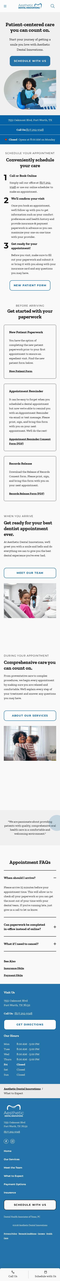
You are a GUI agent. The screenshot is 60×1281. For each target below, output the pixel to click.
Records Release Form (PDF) (26, 493)
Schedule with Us (30, 60)
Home (7, 1151)
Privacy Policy (10, 1233)
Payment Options (15, 1184)
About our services (30, 715)
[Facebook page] (6, 1141)
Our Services (12, 1159)
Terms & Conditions (27, 1233)
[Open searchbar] (52, 6)
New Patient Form (30, 285)
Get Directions (29, 1024)
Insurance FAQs (14, 968)
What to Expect (13, 1175)
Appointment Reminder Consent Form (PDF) (30, 441)
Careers (41, 1233)
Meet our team (30, 572)
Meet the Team (13, 1167)
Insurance (10, 1192)
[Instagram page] (12, 1141)
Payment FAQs (13, 975)
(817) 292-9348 (35, 130)
